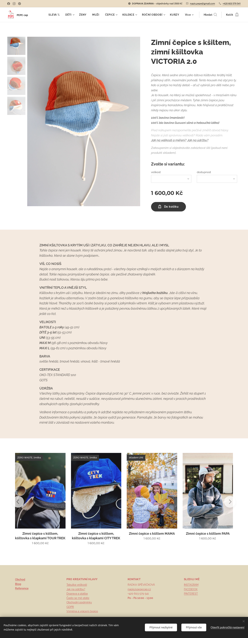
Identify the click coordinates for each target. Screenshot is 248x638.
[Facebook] (8, 4)
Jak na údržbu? (75, 589)
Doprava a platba (77, 593)
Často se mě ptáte (77, 598)
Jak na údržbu (197, 140)
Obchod (20, 579)
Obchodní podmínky (79, 602)
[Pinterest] (19, 4)
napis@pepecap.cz (139, 589)
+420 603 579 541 (232, 3)
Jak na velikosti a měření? (168, 140)
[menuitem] (55, 14)
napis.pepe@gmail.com (202, 3)
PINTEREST (191, 593)
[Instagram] (14, 4)
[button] (210, 14)
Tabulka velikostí (76, 584)
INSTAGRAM (191, 584)
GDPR (70, 607)
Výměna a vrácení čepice (82, 611)
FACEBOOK (191, 589)
